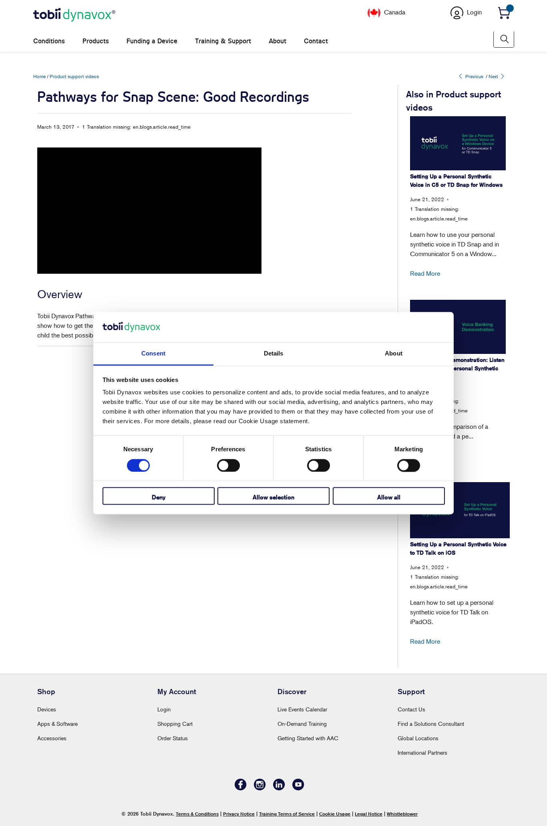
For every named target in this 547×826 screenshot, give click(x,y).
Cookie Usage (334, 814)
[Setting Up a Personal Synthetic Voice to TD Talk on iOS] (460, 510)
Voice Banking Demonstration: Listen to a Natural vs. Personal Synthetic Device (457, 368)
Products (95, 41)
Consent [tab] (153, 353)
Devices (46, 709)
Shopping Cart (175, 723)
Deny (158, 497)
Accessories (51, 738)
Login (164, 709)
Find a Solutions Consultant (431, 723)
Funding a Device (152, 41)
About (277, 41)
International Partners (422, 752)
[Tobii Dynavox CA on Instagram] (260, 788)
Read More (425, 273)
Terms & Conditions (197, 814)
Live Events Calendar (302, 709)
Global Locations (418, 738)
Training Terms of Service (287, 814)
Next (494, 76)
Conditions (49, 41)
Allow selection (273, 497)
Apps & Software (57, 723)
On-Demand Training (302, 723)
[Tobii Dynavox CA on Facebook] (240, 788)
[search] (504, 39)
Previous (473, 76)
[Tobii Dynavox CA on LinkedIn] (279, 788)
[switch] (228, 465)
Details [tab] (274, 353)
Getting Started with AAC (308, 738)
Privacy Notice (239, 814)
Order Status (172, 738)
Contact (316, 41)
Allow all (388, 497)
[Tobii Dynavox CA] (74, 15)
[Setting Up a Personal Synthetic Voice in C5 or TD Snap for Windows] (458, 143)
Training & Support (223, 41)
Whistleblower (402, 814)
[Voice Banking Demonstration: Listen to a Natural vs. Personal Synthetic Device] (458, 326)
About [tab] (393, 353)
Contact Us (411, 709)
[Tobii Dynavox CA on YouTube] (298, 788)
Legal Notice (368, 814)
